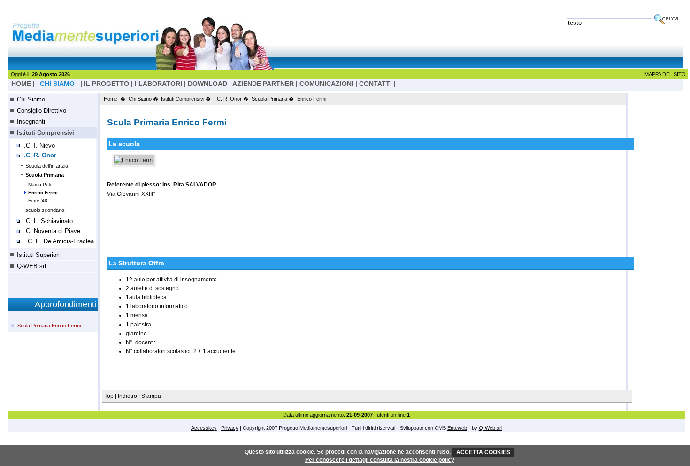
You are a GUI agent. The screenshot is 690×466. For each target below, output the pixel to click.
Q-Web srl (490, 428)
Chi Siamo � (143, 98)
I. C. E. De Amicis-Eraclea (58, 241)
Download (207, 83)
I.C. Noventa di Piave (51, 231)
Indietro (127, 396)
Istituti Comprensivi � (186, 98)
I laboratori (158, 83)
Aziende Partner (263, 83)
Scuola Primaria (44, 175)
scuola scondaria (44, 210)
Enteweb (457, 428)
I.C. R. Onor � (231, 98)
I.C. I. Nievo (38, 145)
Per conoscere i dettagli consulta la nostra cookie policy (379, 460)
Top (109, 396)
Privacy (229, 428)
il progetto (106, 83)
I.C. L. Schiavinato (47, 221)
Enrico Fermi (43, 192)
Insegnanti (31, 121)
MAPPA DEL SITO (665, 74)
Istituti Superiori (38, 254)
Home (110, 98)
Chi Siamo (31, 99)
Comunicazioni (326, 83)
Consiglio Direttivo (41, 110)
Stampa (151, 396)
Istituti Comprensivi (45, 132)
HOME (21, 83)
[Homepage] (141, 67)
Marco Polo (40, 184)
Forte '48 (37, 200)
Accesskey (204, 428)
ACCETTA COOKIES (483, 452)
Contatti (375, 83)
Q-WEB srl (31, 266)
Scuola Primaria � (273, 98)
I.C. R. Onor (39, 155)
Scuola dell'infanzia (46, 166)
